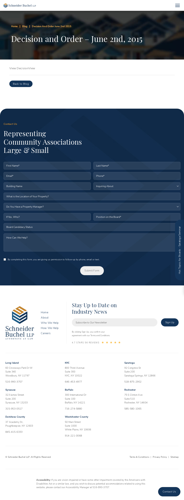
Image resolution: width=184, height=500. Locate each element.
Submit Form (91, 270)
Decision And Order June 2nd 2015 (51, 26)
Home (14, 26)
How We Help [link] (50, 328)
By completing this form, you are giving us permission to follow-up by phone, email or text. (54, 259)
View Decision (18, 68)
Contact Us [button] (169, 491)
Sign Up (169, 322)
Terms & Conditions (139, 456)
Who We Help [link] (50, 322)
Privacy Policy (160, 456)
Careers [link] (46, 333)
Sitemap (175, 456)
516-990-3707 (101, 487)
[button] (177, 5)
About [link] (45, 317)
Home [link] (44, 312)
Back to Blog (21, 83)
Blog (24, 26)
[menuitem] (50, 312)
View (31, 68)
